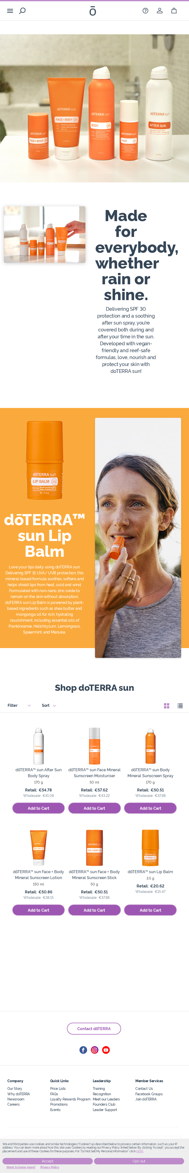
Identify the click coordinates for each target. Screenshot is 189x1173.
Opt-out (139, 1161)
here (139, 1151)
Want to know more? (21, 1167)
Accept (47, 1161)
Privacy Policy (49, 1167)
